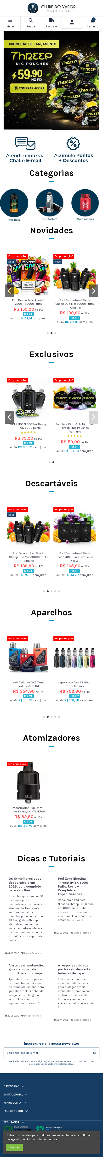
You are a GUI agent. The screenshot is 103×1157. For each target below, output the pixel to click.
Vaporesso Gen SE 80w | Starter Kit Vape (75, 684)
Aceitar (14, 1147)
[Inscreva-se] (95, 1053)
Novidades (51, 230)
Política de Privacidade (73, 1139)
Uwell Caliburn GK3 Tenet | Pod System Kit (28, 684)
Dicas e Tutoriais (32, 953)
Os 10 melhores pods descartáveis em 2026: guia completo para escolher (25, 884)
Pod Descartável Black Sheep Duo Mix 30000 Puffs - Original (74, 303)
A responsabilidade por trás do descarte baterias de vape (74, 969)
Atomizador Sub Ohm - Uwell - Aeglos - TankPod (28, 809)
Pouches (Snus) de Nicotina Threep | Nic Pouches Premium (75, 427)
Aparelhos (51, 612)
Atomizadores (51, 738)
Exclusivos (51, 354)
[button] (48, 333)
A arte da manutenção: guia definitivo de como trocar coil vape (26, 969)
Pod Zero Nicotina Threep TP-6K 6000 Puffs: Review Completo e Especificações (73, 886)
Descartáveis (51, 483)
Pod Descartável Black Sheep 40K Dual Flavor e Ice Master (75, 556)
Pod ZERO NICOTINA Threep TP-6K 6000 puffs (28, 425)
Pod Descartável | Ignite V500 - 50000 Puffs (28, 301)
